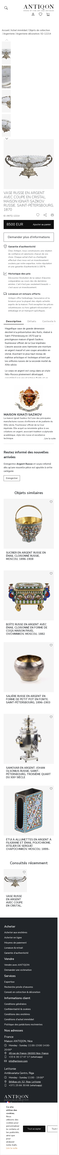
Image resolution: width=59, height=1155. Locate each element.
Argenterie (9, 33)
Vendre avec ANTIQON (16, 965)
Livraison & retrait (13, 947)
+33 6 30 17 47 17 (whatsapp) (26, 1057)
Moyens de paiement (15, 942)
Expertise (9, 982)
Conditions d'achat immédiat (19, 1019)
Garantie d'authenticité (22, 246)
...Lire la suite (49, 438)
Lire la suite (11, 1148)
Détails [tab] (31, 321)
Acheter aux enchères (15, 932)
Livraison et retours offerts (24, 294)
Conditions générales (15, 1004)
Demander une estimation (18, 970)
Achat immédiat (19, 30)
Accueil (5, 30)
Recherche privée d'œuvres (18, 987)
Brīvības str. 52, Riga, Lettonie (25, 1081)
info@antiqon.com (18, 1061)
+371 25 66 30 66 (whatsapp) (25, 1085)
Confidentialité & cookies (17, 1009)
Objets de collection (39, 30)
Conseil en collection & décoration (22, 992)
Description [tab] (13, 321)
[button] (6, 138)
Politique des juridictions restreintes (23, 1024)
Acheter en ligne (13, 937)
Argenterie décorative (27, 33)
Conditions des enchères (17, 1014)
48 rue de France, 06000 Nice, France (29, 1053)
